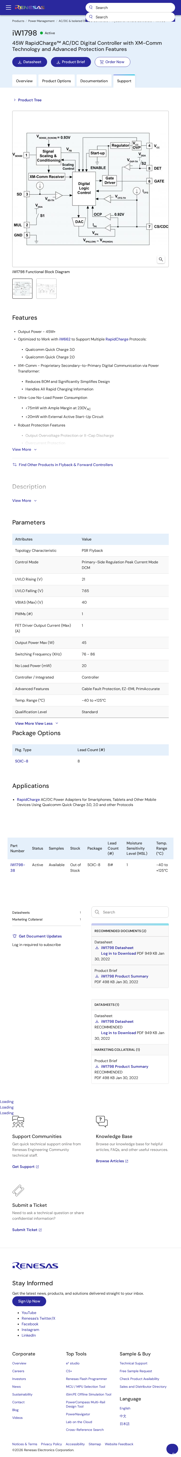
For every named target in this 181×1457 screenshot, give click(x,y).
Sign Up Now (29, 1301)
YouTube (29, 1312)
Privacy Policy (51, 1444)
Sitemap (95, 1444)
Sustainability (22, 1394)
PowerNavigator (78, 1414)
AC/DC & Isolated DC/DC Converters (83, 21)
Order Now (114, 61)
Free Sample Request (136, 1371)
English (125, 1408)
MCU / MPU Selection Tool (85, 1386)
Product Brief (73, 61)
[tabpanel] (90, 1182)
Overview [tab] (24, 80)
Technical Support (133, 1363)
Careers (18, 1371)
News (16, 1386)
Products (18, 21)
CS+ (69, 1371)
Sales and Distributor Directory (143, 1386)
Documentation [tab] (94, 80)
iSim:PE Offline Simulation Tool (88, 1394)
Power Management (41, 21)
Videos (17, 1418)
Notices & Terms (24, 1444)
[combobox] (130, 17)
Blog (15, 1410)
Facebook (30, 1324)
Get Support (23, 1166)
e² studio (72, 1363)
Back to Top (175, 1453)
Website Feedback (119, 1444)
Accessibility (75, 1444)
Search (130, 7)
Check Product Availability (139, 1379)
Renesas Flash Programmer (86, 1379)
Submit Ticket (24, 1229)
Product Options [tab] (56, 80)
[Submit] (91, 17)
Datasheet (32, 61)
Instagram (30, 1329)
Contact (18, 1402)
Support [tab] (124, 80)
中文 (123, 1416)
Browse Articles (110, 1160)
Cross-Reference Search (85, 1430)
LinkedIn (29, 1335)
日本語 (125, 1424)
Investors (19, 1379)
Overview (19, 1363)
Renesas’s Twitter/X (38, 1318)
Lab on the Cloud (79, 1422)
